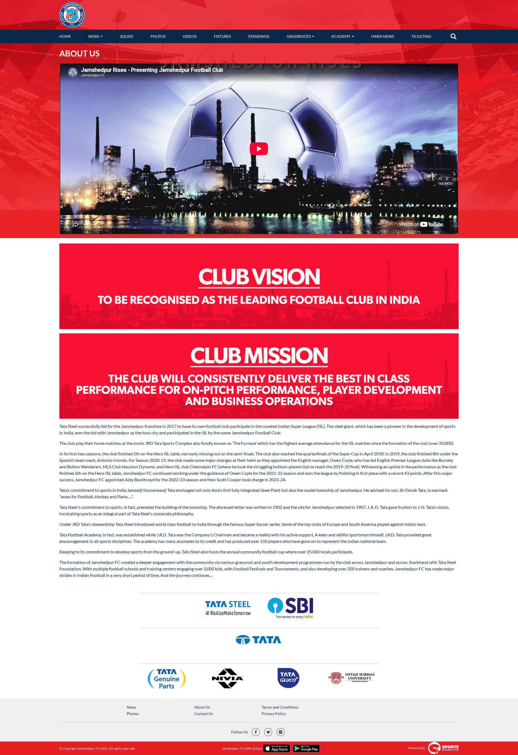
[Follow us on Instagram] (281, 732)
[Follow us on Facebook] (256, 732)
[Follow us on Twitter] (268, 732)
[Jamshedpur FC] (72, 15)
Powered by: (416, 748)
